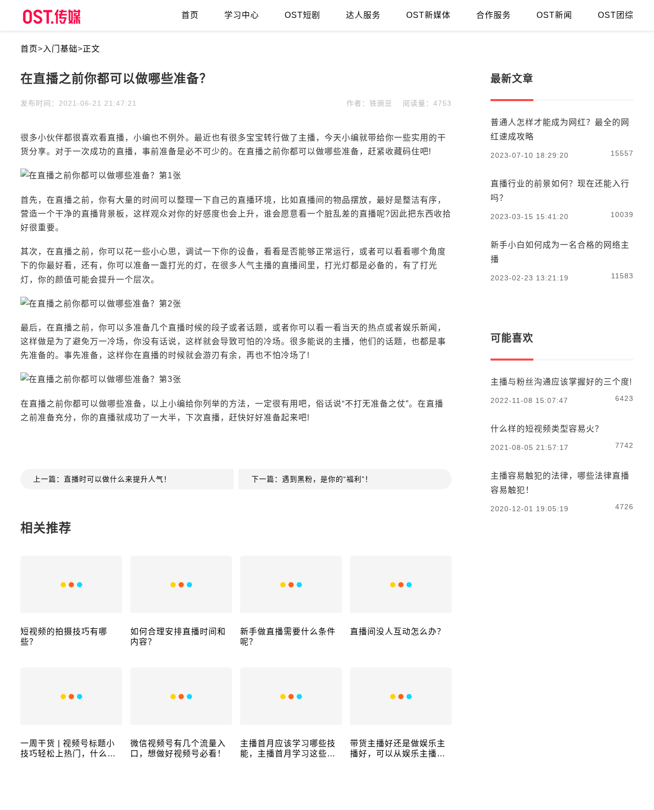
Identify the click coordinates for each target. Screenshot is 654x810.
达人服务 (363, 15)
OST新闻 (554, 15)
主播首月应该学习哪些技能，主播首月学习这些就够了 (288, 749)
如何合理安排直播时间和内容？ (178, 636)
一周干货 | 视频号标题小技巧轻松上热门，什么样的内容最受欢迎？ (68, 749)
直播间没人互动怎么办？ (398, 631)
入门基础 (60, 48)
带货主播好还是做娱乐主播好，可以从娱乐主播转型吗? (398, 749)
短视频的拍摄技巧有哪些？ (63, 636)
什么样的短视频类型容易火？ (547, 428)
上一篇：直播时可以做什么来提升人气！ (102, 479)
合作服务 (493, 15)
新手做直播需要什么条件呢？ (288, 636)
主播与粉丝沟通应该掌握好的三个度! (561, 381)
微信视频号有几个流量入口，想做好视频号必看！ (178, 748)
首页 (29, 48)
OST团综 (616, 15)
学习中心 (241, 15)
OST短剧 (302, 15)
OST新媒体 (428, 15)
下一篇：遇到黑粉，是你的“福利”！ (311, 479)
